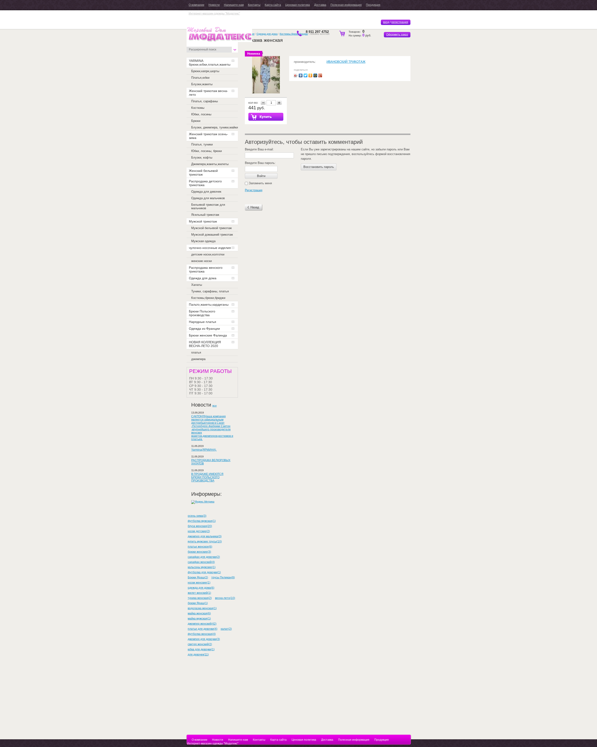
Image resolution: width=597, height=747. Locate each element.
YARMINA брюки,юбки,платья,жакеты (209, 62)
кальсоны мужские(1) (201, 567)
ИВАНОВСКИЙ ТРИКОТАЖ (345, 62)
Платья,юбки (200, 77)
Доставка (320, 5)
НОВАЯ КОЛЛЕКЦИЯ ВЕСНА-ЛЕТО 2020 (205, 344)
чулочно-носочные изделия (210, 248)
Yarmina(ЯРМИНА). (204, 449)
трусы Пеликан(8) (223, 577)
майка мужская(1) (199, 618)
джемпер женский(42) (202, 623)
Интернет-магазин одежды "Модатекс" (214, 13)
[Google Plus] (320, 75)
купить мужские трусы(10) (205, 541)
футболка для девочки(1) (204, 572)
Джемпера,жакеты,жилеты (210, 164)
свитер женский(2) (200, 644)
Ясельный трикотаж (205, 214)
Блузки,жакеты (201, 84)
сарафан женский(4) (201, 562)
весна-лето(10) (225, 598)
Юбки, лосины (201, 114)
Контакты (254, 5)
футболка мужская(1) (202, 521)
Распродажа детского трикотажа (205, 183)
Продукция (373, 5)
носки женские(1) (199, 582)
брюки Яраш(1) (198, 603)
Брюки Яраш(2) (198, 577)
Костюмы (197, 108)
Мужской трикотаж (203, 221)
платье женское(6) (200, 546)
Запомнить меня (260, 183)
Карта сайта (273, 5)
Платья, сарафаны (204, 101)
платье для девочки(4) (202, 628)
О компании (196, 5)
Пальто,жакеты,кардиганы (209, 304)
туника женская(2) (200, 598)
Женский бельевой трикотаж (203, 172)
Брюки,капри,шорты (205, 71)
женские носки (201, 261)
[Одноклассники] (310, 75)
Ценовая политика (297, 5)
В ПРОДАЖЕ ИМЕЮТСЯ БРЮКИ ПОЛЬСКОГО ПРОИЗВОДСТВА (207, 477)
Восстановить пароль (318, 167)
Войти (261, 176)
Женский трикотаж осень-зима (208, 136)
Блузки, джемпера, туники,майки (214, 127)
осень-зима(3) (197, 515)
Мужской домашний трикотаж (212, 234)
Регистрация (253, 190)
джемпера (198, 359)
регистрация (399, 22)
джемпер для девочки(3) (204, 639)
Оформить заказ (397, 34)
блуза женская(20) (200, 526)
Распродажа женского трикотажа (205, 269)
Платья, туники (202, 144)
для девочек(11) (198, 654)
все (214, 405)
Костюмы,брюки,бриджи (208, 298)
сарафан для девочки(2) (204, 557)
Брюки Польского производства (202, 313)
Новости (214, 5)
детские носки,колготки (207, 254)
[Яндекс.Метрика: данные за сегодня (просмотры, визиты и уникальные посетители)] (202, 502)
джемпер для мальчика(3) (205, 536)
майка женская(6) (199, 613)
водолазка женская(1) (202, 608)
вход (386, 22)
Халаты (196, 285)
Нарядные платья (202, 322)
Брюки (195, 121)
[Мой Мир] (315, 75)
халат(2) (226, 628)
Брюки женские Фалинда (208, 335)
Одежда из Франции (204, 328)
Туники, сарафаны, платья (210, 291)
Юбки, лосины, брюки (206, 151)
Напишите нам (234, 5)
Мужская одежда (203, 241)
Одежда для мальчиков (208, 198)
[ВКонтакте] (300, 75)
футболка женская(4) (202, 634)
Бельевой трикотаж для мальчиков (208, 206)
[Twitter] (305, 75)
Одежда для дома (202, 278)
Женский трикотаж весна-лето (208, 92)
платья (196, 352)
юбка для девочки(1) (201, 649)
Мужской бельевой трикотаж (211, 228)
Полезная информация (346, 5)
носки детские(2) (199, 531)
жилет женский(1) (199, 593)
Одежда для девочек (206, 191)
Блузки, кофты (201, 157)
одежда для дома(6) (201, 587)
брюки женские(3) (199, 551)
